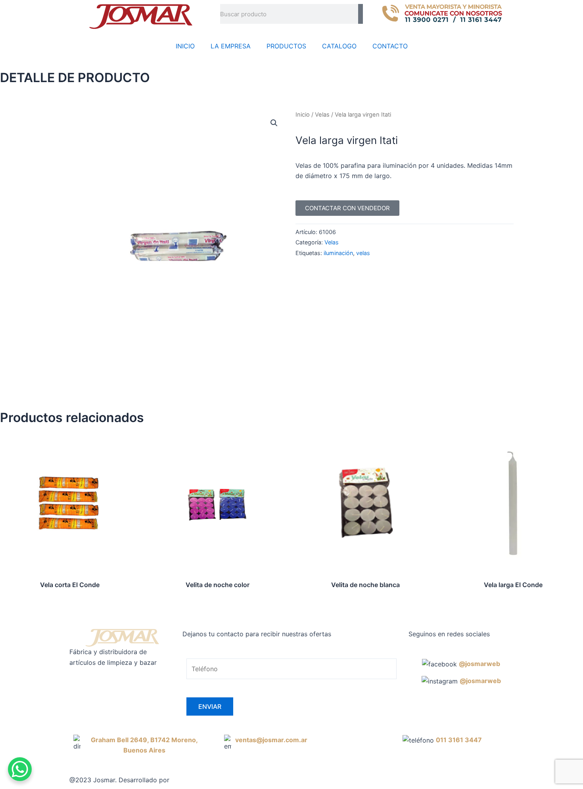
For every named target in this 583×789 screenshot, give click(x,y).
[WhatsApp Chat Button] (20, 769)
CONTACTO (390, 46)
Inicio (302, 114)
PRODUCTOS (286, 46)
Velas (322, 114)
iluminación (338, 253)
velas (363, 253)
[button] (274, 123)
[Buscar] (360, 14)
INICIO (185, 46)
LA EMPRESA (231, 46)
